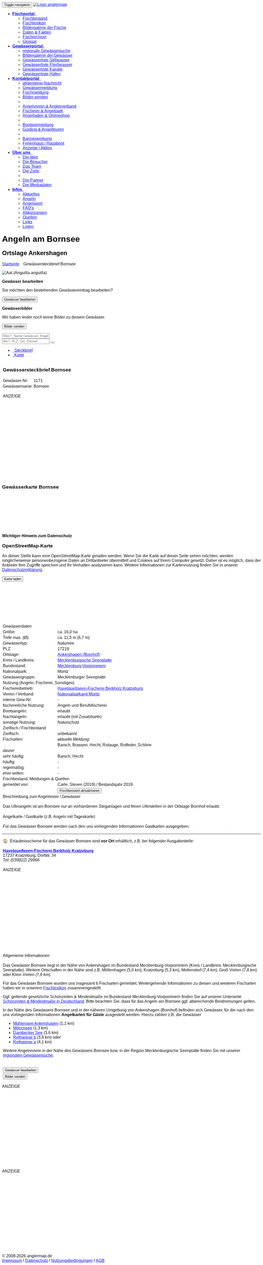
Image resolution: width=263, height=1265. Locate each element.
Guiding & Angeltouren (43, 129)
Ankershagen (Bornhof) (79, 654)
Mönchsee (22, 1028)
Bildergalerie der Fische (44, 27)
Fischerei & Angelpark (43, 111)
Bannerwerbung (37, 138)
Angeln (29, 199)
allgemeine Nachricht (42, 83)
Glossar (30, 41)
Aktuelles (31, 194)
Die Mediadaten (37, 185)
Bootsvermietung (38, 125)
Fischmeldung (36, 92)
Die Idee (30, 157)
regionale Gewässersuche (46, 51)
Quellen (30, 217)
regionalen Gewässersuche (28, 1055)
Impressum (12, 1260)
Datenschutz (36, 1260)
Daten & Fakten (37, 32)
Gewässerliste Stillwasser (46, 60)
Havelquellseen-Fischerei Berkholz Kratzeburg (100, 688)
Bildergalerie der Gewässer (47, 55)
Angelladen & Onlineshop (46, 115)
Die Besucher (35, 162)
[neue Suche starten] (53, 342)
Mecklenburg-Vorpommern (82, 666)
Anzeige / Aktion (37, 148)
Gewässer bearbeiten (19, 299)
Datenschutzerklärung (22, 570)
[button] (24, 14)
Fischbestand (35, 18)
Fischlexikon (34, 23)
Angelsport (32, 203)
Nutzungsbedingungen (72, 1260)
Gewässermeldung (40, 88)
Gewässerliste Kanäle (43, 69)
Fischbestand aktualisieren (79, 791)
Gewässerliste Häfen (42, 74)
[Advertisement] (63, 439)
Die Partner (33, 180)
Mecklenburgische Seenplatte (85, 660)
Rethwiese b (24, 1037)
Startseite (10, 264)
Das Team (32, 166)
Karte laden (12, 579)
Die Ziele (31, 171)
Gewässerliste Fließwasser (47, 64)
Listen (28, 226)
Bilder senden (35, 97)
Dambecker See (28, 1032)
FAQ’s (28, 208)
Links (27, 222)
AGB (100, 1260)
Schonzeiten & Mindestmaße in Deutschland (43, 1001)
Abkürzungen (35, 212)
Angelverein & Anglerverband (49, 106)
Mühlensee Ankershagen (36, 1023)
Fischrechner (34, 37)
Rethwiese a (24, 1042)
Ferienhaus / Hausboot (43, 143)
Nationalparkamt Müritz (79, 694)
